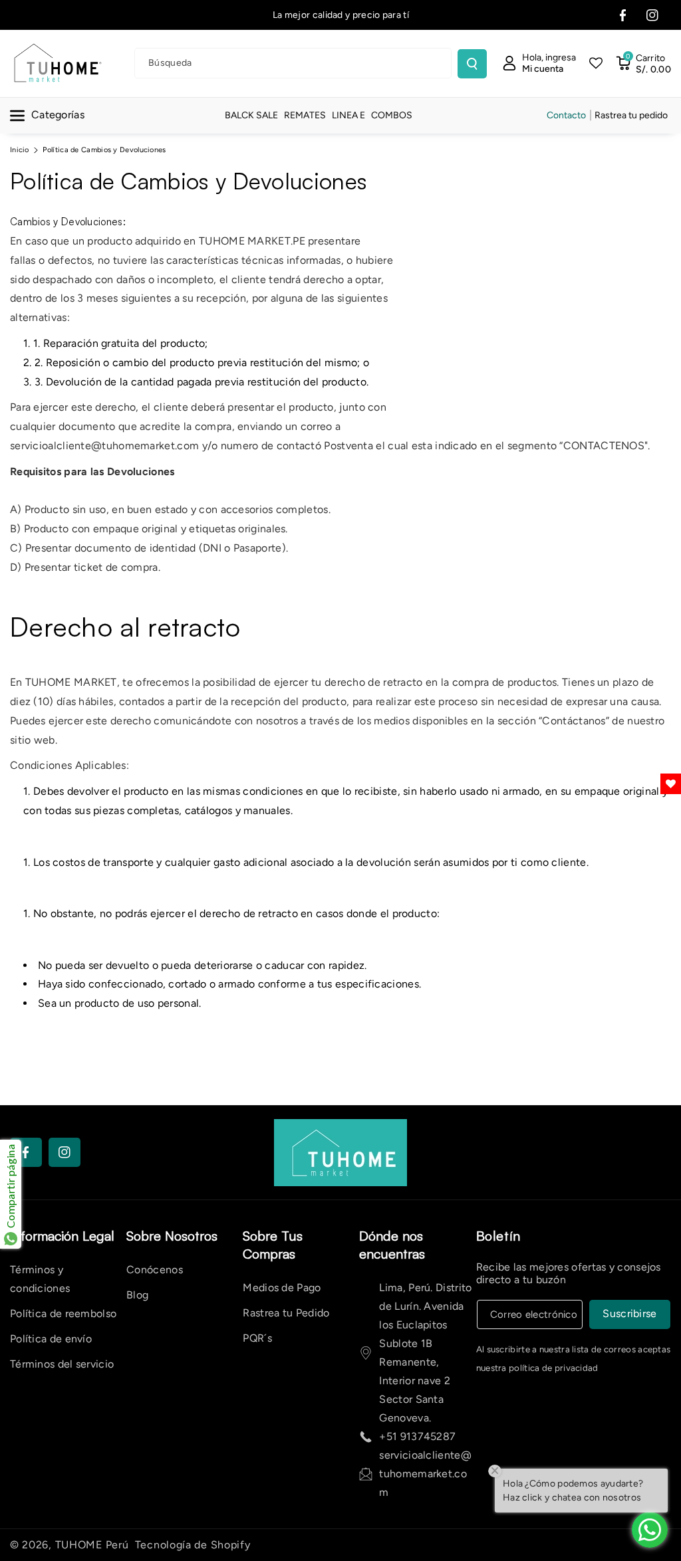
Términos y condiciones (40, 1279)
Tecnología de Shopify (193, 1544)
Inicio (19, 150)
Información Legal (62, 1235)
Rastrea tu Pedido (286, 1312)
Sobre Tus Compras (273, 1244)
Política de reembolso (63, 1313)
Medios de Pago (282, 1287)
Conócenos (154, 1269)
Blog (137, 1295)
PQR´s (257, 1338)
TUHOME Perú (92, 1544)
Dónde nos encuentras (392, 1244)
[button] (643, 63)
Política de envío (51, 1338)
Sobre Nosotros (171, 1235)
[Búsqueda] (472, 63)
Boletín (498, 1235)
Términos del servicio (62, 1364)
